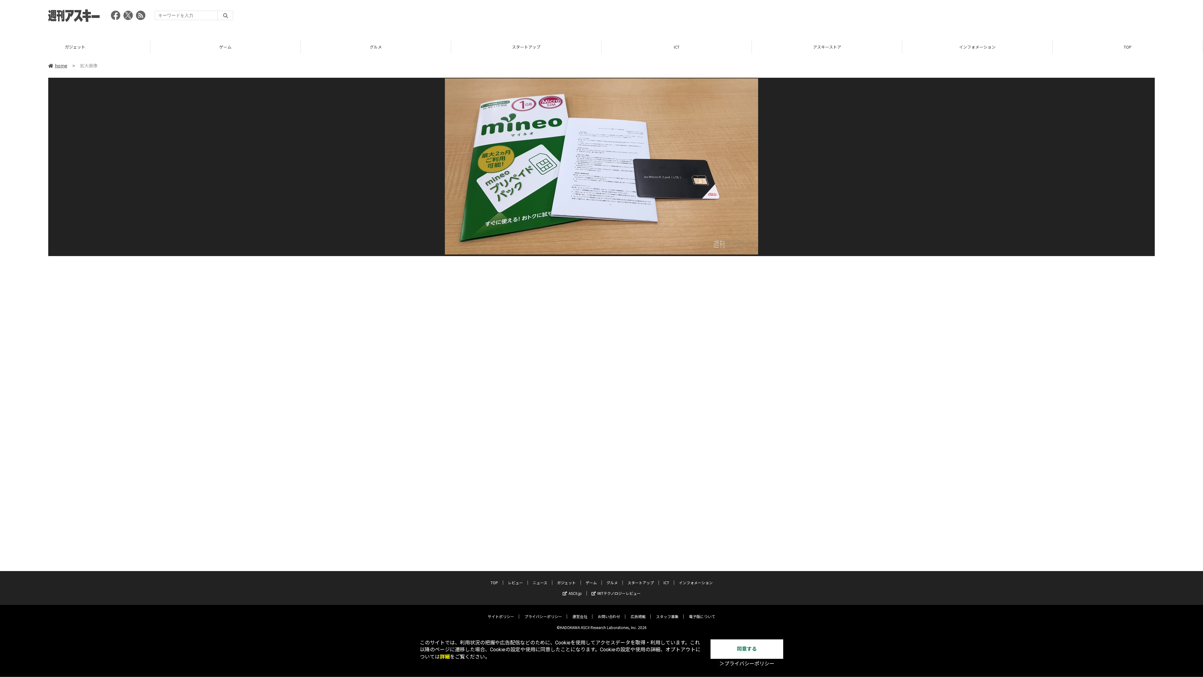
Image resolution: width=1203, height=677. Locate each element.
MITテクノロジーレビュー (619, 593)
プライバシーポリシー (543, 616)
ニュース (540, 582)
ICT (677, 47)
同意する (747, 649)
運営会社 (579, 616)
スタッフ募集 (667, 616)
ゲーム (225, 47)
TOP (1128, 47)
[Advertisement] (1041, 17)
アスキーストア (827, 47)
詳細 (445, 657)
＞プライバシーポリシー (746, 664)
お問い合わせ (609, 616)
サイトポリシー (501, 616)
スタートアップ (526, 47)
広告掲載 (638, 616)
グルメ (376, 47)
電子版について (702, 616)
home (61, 65)
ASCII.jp (575, 593)
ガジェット (75, 47)
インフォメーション (977, 47)
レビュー (515, 582)
